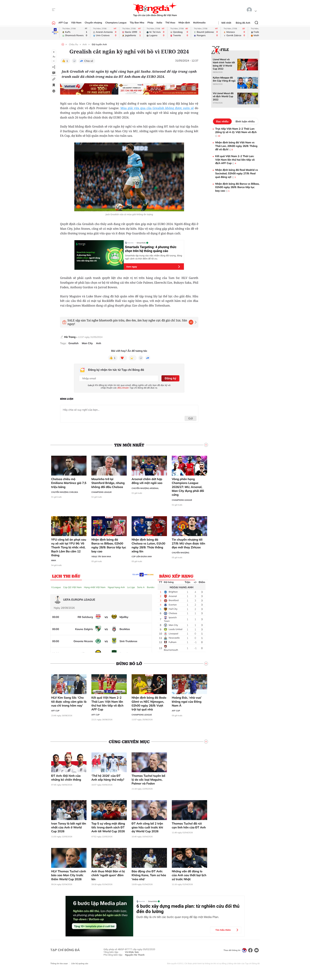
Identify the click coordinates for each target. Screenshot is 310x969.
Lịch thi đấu (66, 576)
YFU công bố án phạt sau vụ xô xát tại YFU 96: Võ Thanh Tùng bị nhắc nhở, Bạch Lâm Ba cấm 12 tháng (68, 547)
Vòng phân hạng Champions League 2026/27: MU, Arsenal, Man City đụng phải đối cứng (188, 487)
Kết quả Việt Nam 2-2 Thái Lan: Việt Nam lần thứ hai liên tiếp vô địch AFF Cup (107, 703)
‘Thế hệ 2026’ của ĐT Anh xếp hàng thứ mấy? (107, 777)
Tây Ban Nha (137, 22)
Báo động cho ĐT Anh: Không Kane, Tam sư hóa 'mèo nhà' (149, 875)
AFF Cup (63, 22)
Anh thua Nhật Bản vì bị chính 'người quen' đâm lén (108, 875)
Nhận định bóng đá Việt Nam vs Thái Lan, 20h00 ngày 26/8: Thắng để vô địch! (236, 146)
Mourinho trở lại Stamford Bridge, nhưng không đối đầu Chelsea (108, 483)
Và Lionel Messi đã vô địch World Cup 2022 (223, 96)
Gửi (190, 418)
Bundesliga (153, 587)
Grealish (73, 343)
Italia (159, 22)
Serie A (141, 587)
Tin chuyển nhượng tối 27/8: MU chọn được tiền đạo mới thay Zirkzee (188, 543)
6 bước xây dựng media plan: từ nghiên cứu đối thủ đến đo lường (187, 908)
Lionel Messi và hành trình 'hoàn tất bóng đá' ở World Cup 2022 (224, 64)
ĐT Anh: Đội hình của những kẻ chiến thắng (66, 777)
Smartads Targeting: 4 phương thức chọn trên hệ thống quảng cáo (150, 249)
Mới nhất (226, 22)
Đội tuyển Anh (99, 44)
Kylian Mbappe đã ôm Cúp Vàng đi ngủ (224, 79)
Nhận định (184, 22)
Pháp (150, 22)
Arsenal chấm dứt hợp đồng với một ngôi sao (147, 481)
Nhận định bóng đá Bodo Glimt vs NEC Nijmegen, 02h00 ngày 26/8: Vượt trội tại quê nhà (149, 703)
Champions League (116, 22)
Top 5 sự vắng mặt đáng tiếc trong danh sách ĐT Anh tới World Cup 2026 (108, 827)
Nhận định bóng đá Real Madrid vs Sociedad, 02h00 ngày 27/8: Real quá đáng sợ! (236, 173)
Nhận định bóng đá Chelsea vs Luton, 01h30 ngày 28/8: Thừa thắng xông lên (148, 545)
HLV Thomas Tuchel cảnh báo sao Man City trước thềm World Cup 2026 (68, 875)
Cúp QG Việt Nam (72, 587)
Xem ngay (131, 266)
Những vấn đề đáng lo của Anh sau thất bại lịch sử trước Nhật (189, 875)
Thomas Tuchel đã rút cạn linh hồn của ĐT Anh (189, 825)
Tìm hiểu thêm (223, 930)
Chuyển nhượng (93, 22)
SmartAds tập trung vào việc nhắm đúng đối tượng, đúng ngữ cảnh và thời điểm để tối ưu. (153, 257)
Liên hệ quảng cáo (79, 963)
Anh (85, 44)
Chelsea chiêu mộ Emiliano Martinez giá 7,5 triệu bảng (68, 483)
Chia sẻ (88, 60)
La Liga (131, 587)
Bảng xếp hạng (176, 576)
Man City (87, 343)
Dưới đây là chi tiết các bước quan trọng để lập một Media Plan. (177, 917)
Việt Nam (76, 22)
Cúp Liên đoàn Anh (142, 556)
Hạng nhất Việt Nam (94, 587)
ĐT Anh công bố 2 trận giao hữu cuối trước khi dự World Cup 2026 (147, 827)
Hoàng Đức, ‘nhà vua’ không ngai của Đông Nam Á (187, 701)
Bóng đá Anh (243, 22)
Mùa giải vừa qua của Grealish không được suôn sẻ (157, 108)
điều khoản (123, 387)
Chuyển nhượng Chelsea (64, 492)
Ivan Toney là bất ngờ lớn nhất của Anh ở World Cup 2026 (68, 827)
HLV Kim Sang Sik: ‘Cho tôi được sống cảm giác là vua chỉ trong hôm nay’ (68, 701)
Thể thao (170, 22)
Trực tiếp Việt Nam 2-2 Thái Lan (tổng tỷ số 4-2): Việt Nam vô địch (236, 132)
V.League (56, 587)
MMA (53, 560)
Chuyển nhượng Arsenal (145, 488)
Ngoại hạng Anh (116, 587)
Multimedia (199, 22)
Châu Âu (73, 44)
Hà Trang (70, 336)
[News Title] (53, 85)
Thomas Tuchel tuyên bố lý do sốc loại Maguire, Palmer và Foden (148, 779)
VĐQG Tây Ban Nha (101, 556)
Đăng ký (170, 378)
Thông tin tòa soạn (59, 963)
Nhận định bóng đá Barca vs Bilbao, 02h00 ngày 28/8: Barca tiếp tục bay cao (108, 545)
